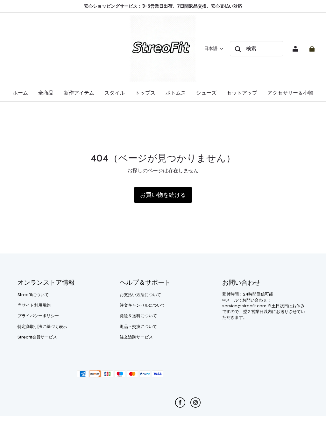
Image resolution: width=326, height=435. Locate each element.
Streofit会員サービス (37, 337)
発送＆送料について (138, 316)
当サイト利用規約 (34, 305)
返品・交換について (138, 327)
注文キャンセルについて (142, 305)
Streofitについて (33, 295)
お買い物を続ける (163, 195)
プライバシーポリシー (38, 316)
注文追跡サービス (136, 337)
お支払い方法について (140, 295)
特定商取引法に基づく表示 (42, 327)
